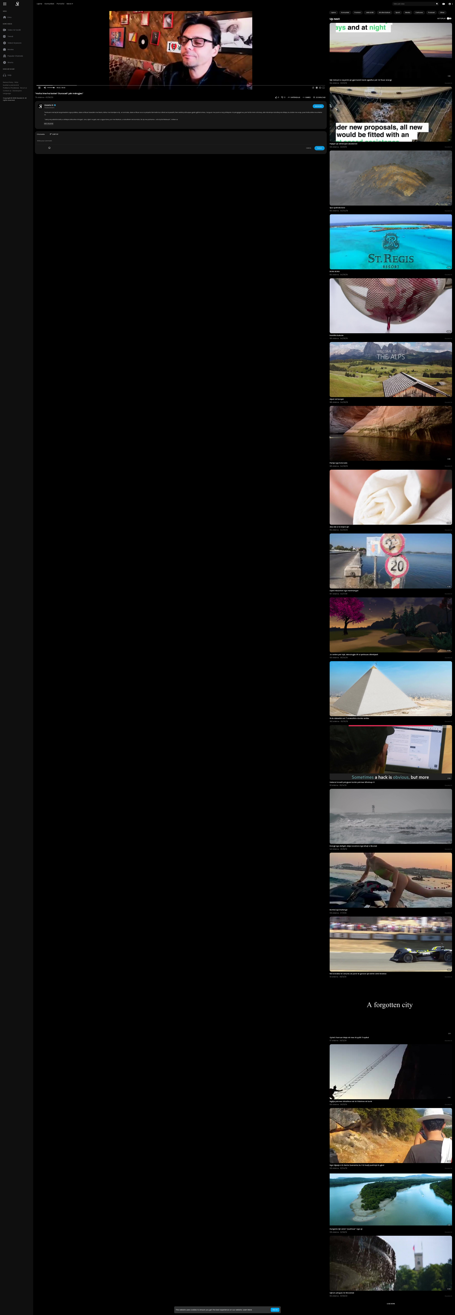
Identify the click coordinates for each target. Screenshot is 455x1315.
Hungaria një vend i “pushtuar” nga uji (346, 1229)
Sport (398, 12)
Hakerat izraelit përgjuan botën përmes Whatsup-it (352, 782)
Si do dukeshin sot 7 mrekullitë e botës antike (349, 718)
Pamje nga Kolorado (338, 463)
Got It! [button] (275, 1310)
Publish (319, 148)
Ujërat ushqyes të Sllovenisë (342, 1293)
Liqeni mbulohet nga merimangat (344, 590)
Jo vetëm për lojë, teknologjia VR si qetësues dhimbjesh (354, 654)
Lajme (39, 3)
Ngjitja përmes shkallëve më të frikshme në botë (351, 1101)
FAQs (16, 82)
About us (23, 88)
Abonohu (318, 106)
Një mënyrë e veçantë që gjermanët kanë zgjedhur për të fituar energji (360, 80)
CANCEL (308, 148)
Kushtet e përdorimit (11, 85)
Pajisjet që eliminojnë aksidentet (343, 144)
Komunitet (49, 3)
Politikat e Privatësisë (11, 88)
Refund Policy (8, 82)
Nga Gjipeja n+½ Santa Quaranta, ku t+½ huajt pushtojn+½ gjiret (357, 1165)
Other (442, 12)
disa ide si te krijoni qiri (339, 527)
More (69, 3)
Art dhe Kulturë (384, 12)
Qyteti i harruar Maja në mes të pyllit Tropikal (349, 1037)
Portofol (60, 3)
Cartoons (419, 12)
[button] (450, 4)
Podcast (431, 12)
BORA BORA (335, 271)
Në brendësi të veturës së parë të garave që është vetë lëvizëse (358, 974)
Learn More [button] (247, 1310)
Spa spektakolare (337, 208)
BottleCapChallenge (338, 910)
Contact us (7, 91)
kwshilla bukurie (336, 335)
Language (7, 93)
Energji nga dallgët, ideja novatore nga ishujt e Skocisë (353, 846)
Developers (17, 91)
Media (407, 12)
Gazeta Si (49, 105)
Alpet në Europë (337, 399)
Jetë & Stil (369, 12)
